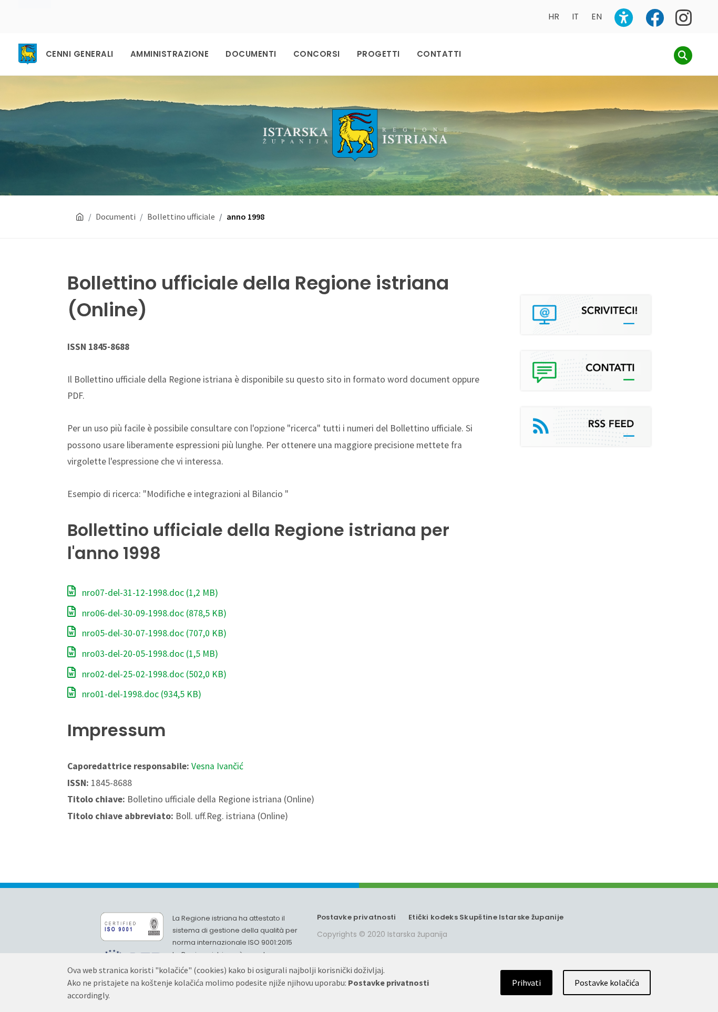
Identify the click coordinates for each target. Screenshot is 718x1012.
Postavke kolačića (607, 982)
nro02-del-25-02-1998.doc (153, 674)
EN (596, 16)
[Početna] (80, 216)
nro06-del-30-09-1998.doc (153, 613)
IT (575, 16)
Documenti (116, 216)
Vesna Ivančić (217, 766)
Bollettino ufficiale (181, 216)
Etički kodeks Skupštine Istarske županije (485, 917)
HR (553, 16)
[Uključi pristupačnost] (623, 17)
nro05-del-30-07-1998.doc (153, 633)
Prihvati (526, 982)
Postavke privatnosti (356, 917)
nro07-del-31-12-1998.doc (149, 592)
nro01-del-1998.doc (140, 694)
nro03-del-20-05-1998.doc (149, 653)
